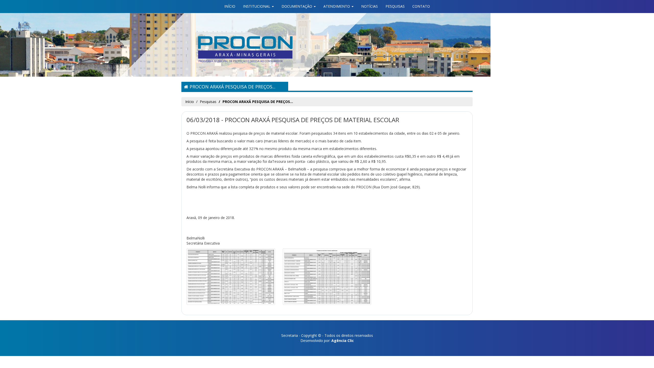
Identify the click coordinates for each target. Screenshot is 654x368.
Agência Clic (342, 340)
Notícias (369, 6)
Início (229, 6)
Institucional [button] (257, 6)
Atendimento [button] (337, 6)
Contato (421, 6)
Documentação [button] (297, 6)
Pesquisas (395, 6)
